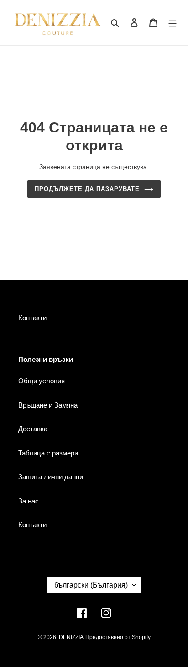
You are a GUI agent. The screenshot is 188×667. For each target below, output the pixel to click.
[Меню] (172, 22)
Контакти (32, 318)
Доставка (32, 429)
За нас (28, 501)
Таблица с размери (48, 453)
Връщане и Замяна (48, 405)
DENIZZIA (71, 637)
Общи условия (41, 381)
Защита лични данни (50, 477)
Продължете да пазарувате (87, 188)
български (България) (91, 585)
